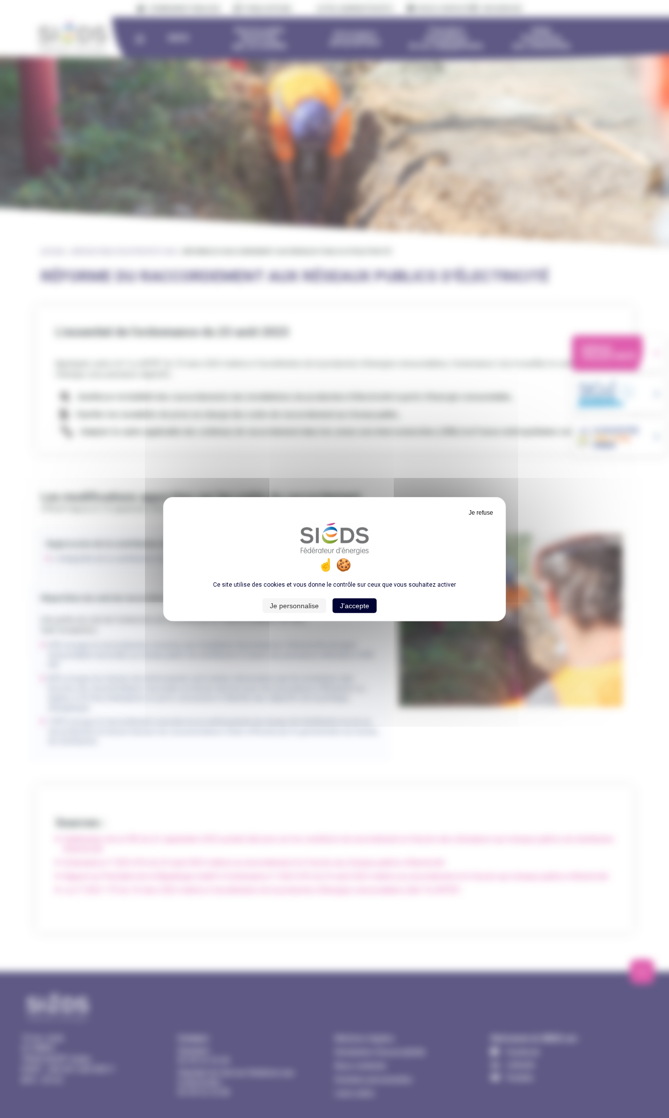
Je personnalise (294, 606)
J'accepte (354, 606)
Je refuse (481, 512)
